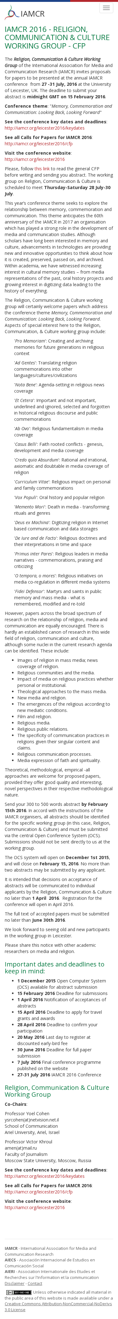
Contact (35, 1283)
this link (42, 169)
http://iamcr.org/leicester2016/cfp (39, 144)
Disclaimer (15, 1283)
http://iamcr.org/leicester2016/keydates (45, 128)
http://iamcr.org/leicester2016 (35, 159)
